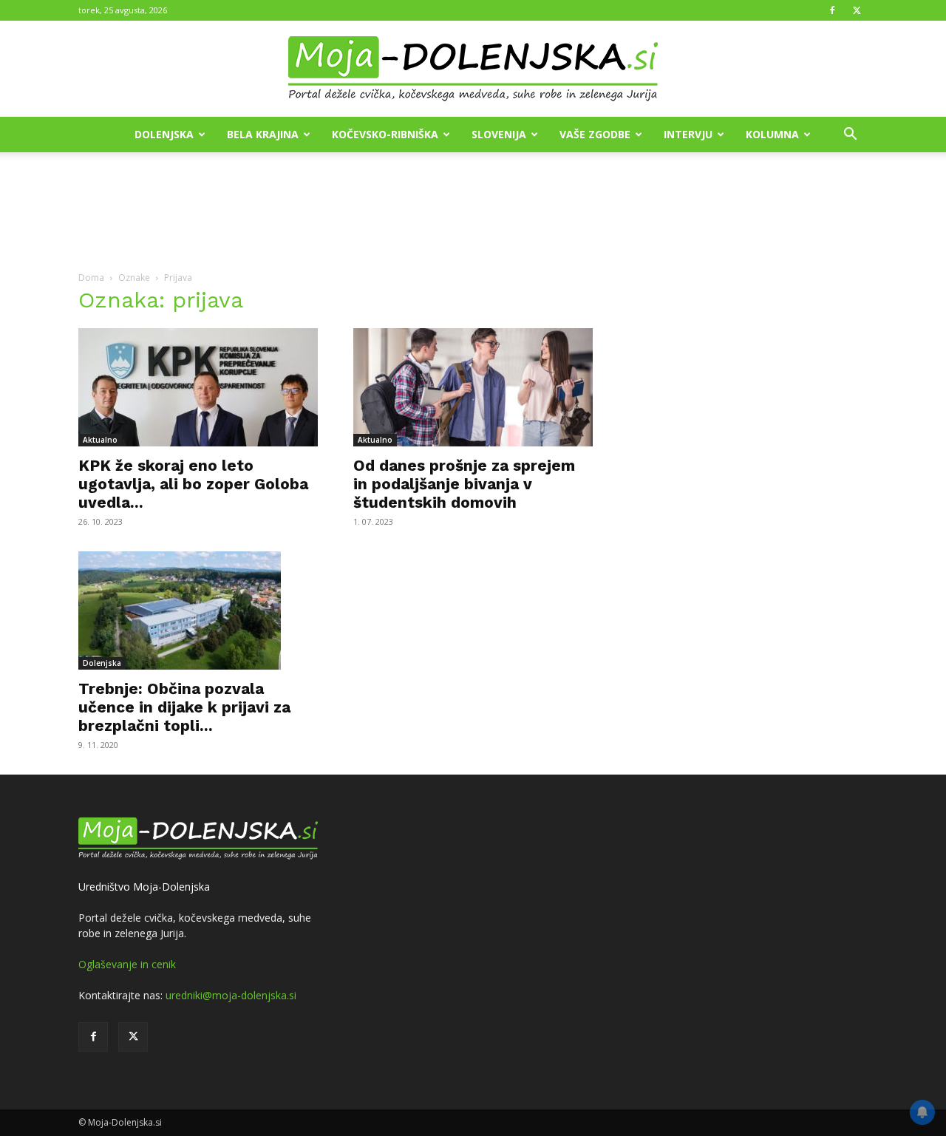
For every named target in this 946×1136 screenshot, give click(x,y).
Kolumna (772, 134)
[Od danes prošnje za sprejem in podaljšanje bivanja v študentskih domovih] (473, 387)
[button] (850, 136)
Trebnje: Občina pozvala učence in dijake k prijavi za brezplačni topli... (184, 707)
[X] (856, 10)
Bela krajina (263, 134)
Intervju (688, 134)
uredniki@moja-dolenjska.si (231, 995)
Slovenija (499, 134)
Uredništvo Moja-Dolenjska (144, 887)
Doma (91, 277)
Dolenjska (164, 134)
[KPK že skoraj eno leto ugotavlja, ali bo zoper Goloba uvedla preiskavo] (198, 387)
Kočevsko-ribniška (385, 134)
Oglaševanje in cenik (127, 964)
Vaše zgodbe (594, 134)
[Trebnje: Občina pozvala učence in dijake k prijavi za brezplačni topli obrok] (198, 610)
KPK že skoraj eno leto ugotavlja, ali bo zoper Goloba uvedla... (193, 483)
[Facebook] (832, 10)
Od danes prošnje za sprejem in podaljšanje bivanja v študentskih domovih (464, 483)
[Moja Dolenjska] (473, 69)
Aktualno (100, 440)
